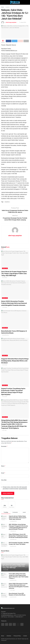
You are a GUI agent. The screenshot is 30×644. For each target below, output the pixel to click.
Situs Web (3, 480)
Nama (3, 466)
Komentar (4, 446)
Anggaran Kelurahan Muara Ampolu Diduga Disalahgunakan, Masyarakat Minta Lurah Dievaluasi (14, 360)
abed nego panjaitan (11, 22)
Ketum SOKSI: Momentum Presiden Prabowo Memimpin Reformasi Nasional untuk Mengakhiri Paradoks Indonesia (14, 303)
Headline (7, 7)
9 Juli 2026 (4, 430)
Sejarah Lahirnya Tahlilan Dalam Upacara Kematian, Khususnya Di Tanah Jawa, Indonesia (17, 518)
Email (3, 473)
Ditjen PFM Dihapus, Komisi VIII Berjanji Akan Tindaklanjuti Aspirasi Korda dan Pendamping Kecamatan (18, 536)
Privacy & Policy (17, 635)
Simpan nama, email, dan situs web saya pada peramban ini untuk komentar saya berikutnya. (15, 487)
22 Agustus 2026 (5, 335)
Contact (25, 635)
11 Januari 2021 (22, 22)
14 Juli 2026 (4, 364)
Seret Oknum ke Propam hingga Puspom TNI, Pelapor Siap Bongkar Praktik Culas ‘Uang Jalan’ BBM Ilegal (14, 273)
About (2, 635)
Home (2, 7)
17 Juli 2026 (4, 307)
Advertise (9, 635)
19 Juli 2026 (4, 277)
